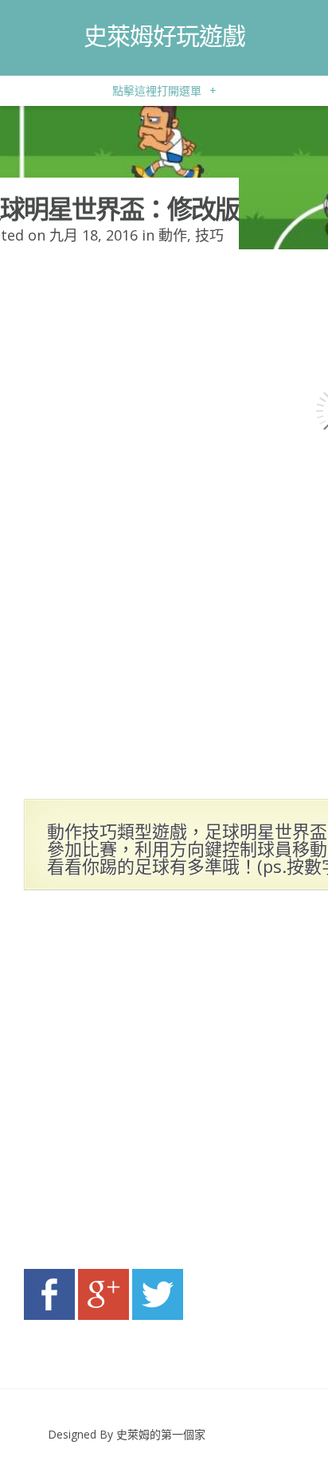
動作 (172, 235)
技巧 (209, 235)
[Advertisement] (164, 1084)
